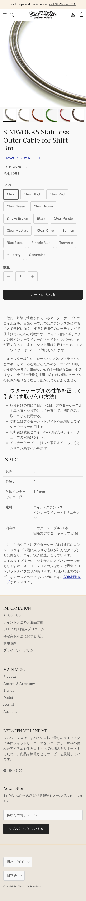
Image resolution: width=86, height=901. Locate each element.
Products (10, 676)
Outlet (8, 697)
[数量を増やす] (33, 276)
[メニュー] (4, 14)
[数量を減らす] (8, 276)
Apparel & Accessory (19, 683)
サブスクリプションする (26, 829)
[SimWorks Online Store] (43, 15)
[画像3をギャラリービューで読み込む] (43, 64)
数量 (6, 267)
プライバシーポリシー (20, 650)
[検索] (13, 14)
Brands (8, 690)
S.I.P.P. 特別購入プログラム (23, 629)
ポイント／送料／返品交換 (23, 622)
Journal (8, 704)
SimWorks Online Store (28, 886)
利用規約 (10, 643)
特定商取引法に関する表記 (23, 636)
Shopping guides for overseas (43, 6)
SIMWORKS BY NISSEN (21, 158)
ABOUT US (12, 615)
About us (10, 711)
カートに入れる (43, 294)
